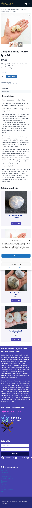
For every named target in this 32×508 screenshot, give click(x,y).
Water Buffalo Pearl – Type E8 (16, 216)
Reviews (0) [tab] (5, 91)
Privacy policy (5, 487)
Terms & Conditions (7, 479)
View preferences (16, 264)
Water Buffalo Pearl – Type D (16, 332)
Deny (16, 260)
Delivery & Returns (6, 477)
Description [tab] (5, 88)
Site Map (3, 483)
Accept (16, 256)
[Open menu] (29, 4)
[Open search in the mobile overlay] (22, 4)
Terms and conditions (7, 489)
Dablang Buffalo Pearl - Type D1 (10, 83)
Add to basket (11, 76)
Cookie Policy (12, 267)
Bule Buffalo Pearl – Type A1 (16, 293)
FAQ (2, 474)
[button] (30, 240)
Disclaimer (4, 481)
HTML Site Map (5, 485)
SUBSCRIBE (15, 453)
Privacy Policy (19, 267)
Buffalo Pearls (8, 82)
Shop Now (4, 470)
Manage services (5, 251)
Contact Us (4, 472)
